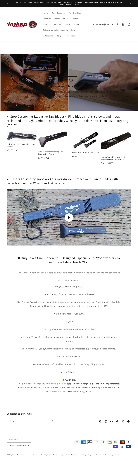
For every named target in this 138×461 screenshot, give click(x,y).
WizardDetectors (18, 455)
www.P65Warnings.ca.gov (80, 391)
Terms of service (71, 455)
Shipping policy (85, 455)
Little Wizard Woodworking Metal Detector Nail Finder (51, 153)
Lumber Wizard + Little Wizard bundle (84, 153)
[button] (117, 24)
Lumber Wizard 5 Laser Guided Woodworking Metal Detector (113, 158)
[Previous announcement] (8, 3)
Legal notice (115, 455)
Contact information (101, 455)
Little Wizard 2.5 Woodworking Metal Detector (21, 145)
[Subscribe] (52, 421)
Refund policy (46, 455)
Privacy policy (58, 455)
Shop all (69, 79)
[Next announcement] (130, 3)
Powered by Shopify (31, 455)
